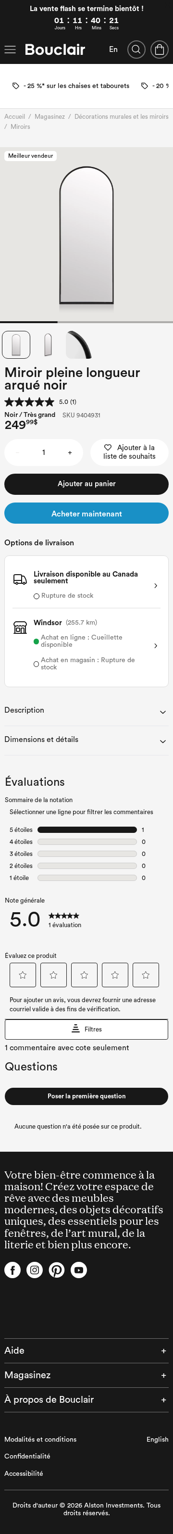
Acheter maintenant (86, 514)
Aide (14, 1351)
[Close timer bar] (168, 5)
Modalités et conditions (40, 1439)
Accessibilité (23, 1474)
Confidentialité (27, 1456)
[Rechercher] (136, 49)
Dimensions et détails (41, 739)
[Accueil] (55, 49)
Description (24, 710)
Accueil (14, 116)
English (158, 1439)
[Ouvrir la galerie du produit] (86, 235)
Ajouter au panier (87, 484)
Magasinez (50, 116)
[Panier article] (159, 49)
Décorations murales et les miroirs (121, 116)
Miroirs (20, 127)
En (113, 49)
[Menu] (10, 49)
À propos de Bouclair (49, 1400)
